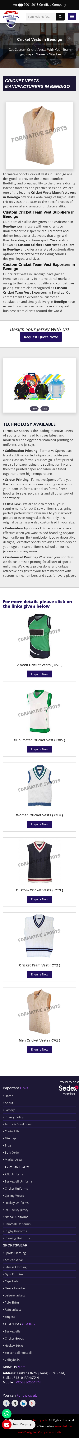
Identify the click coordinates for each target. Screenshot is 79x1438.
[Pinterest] (32, 1403)
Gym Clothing (13, 1274)
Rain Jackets (12, 1309)
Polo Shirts (12, 1302)
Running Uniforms (17, 1238)
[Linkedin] (23, 1403)
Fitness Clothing (15, 1267)
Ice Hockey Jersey (16, 1210)
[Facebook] (6, 1403)
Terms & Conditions (17, 1124)
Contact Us (11, 1131)
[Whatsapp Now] (7, 1413)
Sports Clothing (15, 1253)
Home (8, 1096)
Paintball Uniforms (17, 1224)
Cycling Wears (14, 1195)
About (8, 1103)
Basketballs (12, 1331)
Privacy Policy (14, 1117)
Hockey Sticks (13, 1345)
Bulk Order (12, 1152)
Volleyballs (12, 1360)
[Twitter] (15, 1403)
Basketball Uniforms (18, 1181)
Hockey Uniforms (16, 1203)
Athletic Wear (13, 1260)
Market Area (13, 1159)
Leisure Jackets (14, 1295)
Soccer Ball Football (18, 1352)
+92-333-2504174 (28, 1382)
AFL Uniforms (14, 1174)
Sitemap (10, 1138)
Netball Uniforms (16, 1217)
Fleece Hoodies (15, 1288)
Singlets (9, 1316)
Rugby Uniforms (15, 1231)
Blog (7, 1145)
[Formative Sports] (11, 19)
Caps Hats (11, 1281)
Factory (9, 1110)
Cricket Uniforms (16, 1188)
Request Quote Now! (41, 337)
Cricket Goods (14, 1338)
